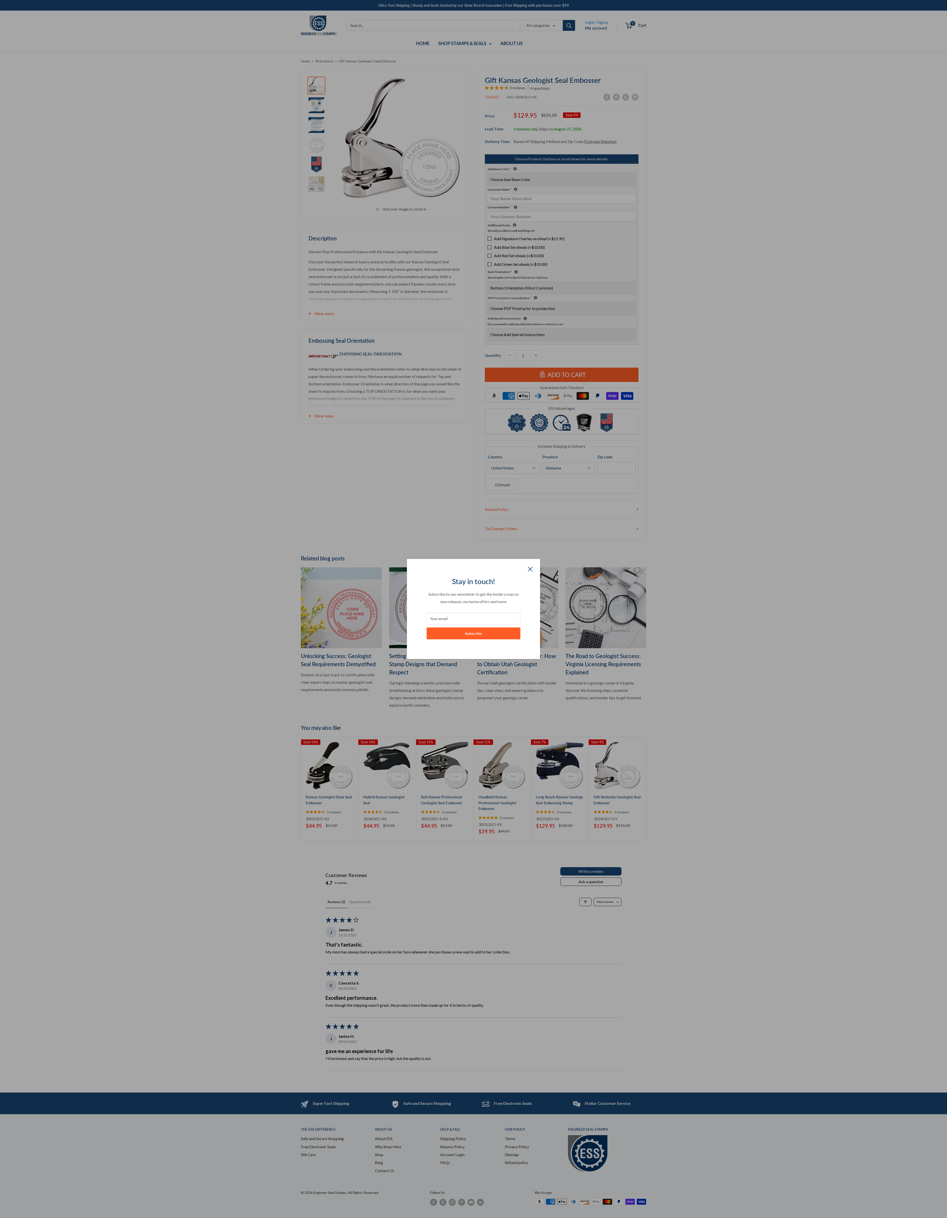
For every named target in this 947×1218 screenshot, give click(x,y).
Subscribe (473, 633)
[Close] (530, 568)
